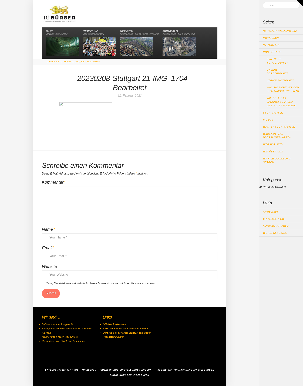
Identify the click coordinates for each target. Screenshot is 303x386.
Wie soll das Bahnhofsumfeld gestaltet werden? (282, 102)
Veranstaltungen (280, 80)
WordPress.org (275, 232)
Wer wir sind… (274, 144)
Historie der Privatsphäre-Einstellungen (184, 370)
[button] (299, 3)
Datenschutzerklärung (62, 370)
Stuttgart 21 (273, 112)
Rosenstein (272, 52)
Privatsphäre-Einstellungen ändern (126, 370)
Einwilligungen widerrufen (129, 375)
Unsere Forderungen (277, 71)
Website (49, 266)
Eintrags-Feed (274, 218)
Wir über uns (273, 151)
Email (48, 247)
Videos (268, 119)
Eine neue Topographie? (277, 61)
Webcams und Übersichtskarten (277, 135)
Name (48, 229)
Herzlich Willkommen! (280, 30)
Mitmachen (271, 44)
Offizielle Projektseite (114, 324)
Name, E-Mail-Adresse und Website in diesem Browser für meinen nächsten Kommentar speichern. (101, 283)
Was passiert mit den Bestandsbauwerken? (283, 89)
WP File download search (277, 160)
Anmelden (270, 211)
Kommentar (54, 182)
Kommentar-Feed (276, 225)
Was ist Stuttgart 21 (279, 126)
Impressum (271, 37)
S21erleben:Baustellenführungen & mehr (125, 328)
